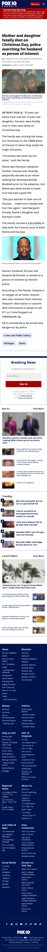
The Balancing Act (29, 742)
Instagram (6, 872)
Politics (26, 705)
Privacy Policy (26, 396)
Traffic (4, 696)
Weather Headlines (29, 659)
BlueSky (5, 884)
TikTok (5, 869)
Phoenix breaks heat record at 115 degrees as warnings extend (15, 617)
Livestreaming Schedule (7, 840)
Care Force (6, 739)
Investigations (7, 754)
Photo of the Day (29, 853)
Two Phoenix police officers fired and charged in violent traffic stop (15, 595)
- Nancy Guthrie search (8, 764)
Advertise (25, 789)
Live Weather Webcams (7, 835)
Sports (4, 693)
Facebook (6, 875)
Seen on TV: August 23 (25, 482)
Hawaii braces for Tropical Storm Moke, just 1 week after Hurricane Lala (23, 586)
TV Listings (26, 812)
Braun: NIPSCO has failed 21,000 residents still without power (29, 450)
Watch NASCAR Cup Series (28, 883)
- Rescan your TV (28, 815)
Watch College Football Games (28, 873)
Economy (6, 712)
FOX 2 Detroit (7, 62)
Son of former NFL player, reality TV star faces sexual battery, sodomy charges (30, 462)
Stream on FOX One (27, 864)
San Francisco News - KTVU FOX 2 (9, 802)
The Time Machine (29, 766)
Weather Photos (28, 674)
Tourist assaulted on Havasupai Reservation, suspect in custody (27, 513)
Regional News (7, 787)
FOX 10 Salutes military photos (28, 843)
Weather (26, 649)
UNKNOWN (26, 769)
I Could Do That (28, 760)
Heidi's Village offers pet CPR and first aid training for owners (15, 628)
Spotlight (5, 771)
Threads (5, 881)
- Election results (28, 714)
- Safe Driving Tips (9, 699)
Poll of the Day (8, 687)
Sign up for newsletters (26, 838)
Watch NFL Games (29, 869)
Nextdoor (6, 887)
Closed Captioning (29, 792)
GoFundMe (34, 223)
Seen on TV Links (9, 690)
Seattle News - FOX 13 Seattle (8, 808)
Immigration (7, 675)
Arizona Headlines (9, 653)
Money (6, 705)
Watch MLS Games (26, 910)
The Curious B (27, 745)
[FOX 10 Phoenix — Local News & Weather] (9, 4)
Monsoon (25, 656)
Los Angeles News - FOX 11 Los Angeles (9, 794)
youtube (21, 924)
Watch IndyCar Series (27, 889)
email (35, 924)
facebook (7, 924)
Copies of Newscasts (26, 799)
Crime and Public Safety (21, 62)
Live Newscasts (8, 831)
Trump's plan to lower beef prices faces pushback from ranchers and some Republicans (30, 473)
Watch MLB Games (26, 878)
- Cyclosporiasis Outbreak (8, 671)
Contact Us (26, 795)
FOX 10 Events (27, 834)
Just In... (6, 408)
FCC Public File (27, 806)
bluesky (31, 924)
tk (26, 924)
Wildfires (25, 662)
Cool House (7, 748)
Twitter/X (5, 878)
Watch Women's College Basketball (29, 899)
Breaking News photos (28, 849)
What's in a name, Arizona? (29, 778)
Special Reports (8, 768)
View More (38, 408)
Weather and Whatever (27, 773)
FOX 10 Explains (8, 664)
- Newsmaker (27, 720)
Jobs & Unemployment (8, 716)
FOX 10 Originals (27, 734)
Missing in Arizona (9, 760)
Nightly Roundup (8, 684)
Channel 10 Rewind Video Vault (9, 743)
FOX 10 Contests (28, 831)
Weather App (27, 671)
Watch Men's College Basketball (29, 894)
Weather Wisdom (29, 677)
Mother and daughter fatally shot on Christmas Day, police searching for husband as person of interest (22, 98)
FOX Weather (27, 680)
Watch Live (35, 4)
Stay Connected (28, 826)
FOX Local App (8, 845)
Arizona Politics (28, 717)
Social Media (9, 862)
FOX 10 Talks (27, 748)
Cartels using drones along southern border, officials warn (16, 606)
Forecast (25, 653)
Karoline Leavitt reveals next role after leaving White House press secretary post (22, 440)
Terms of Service (25, 398)
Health (4, 667)
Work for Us (26, 818)
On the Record (27, 763)
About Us (27, 785)
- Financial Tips (8, 723)
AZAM (4, 656)
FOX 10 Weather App (8, 849)
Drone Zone (7, 751)
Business (5, 709)
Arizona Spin (7, 736)
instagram (16, 924)
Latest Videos (10, 555)
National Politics (28, 723)
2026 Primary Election (27, 710)
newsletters (40, 924)
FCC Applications (28, 803)
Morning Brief (7, 681)
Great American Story (28, 755)
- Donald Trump (28, 726)
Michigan (9, 343)
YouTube (5, 866)
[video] (23, 571)
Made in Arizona (8, 757)
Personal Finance (9, 720)
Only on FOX (9, 732)
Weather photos (28, 856)
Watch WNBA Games (27, 904)
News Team (26, 809)
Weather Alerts (28, 668)
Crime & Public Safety (8, 660)
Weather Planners (29, 665)
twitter (12, 924)
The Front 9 (26, 751)
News (22, 343)
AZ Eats (25, 739)
